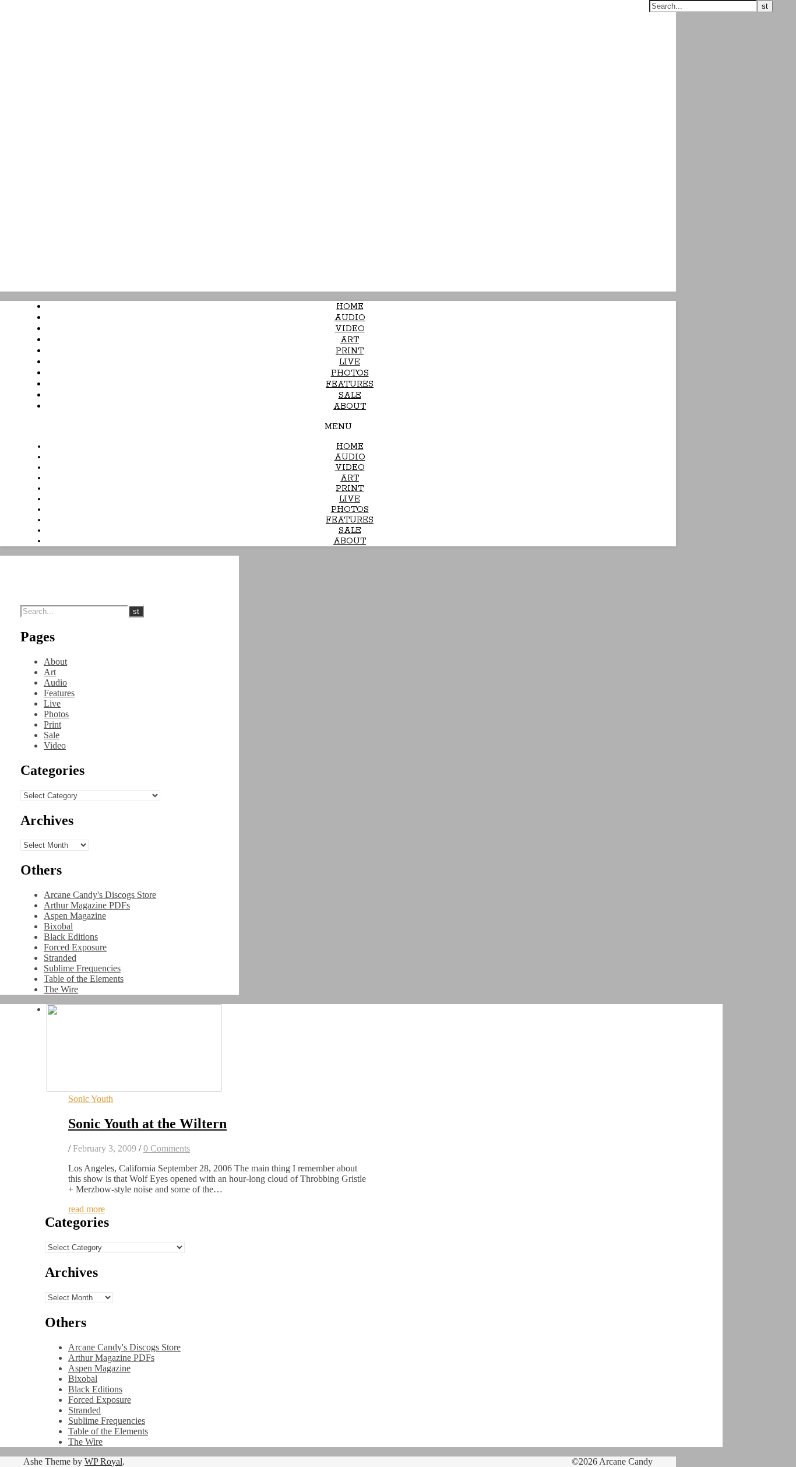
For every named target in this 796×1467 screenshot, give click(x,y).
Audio (349, 318)
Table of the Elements (84, 979)
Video (350, 329)
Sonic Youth (90, 1099)
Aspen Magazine (75, 916)
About (349, 406)
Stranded (60, 958)
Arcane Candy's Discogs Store (100, 895)
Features (350, 384)
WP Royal (103, 1461)
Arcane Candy (28, 6)
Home (350, 306)
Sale (350, 395)
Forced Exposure (75, 947)
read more (86, 1209)
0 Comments (166, 1148)
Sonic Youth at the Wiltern (147, 1123)
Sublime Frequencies (82, 968)
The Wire (61, 989)
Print (350, 351)
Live (349, 362)
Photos (350, 373)
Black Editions (71, 937)
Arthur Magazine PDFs (87, 905)
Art (349, 340)
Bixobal (58, 926)
